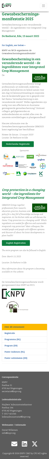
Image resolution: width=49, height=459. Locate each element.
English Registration (16, 243)
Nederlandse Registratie (18, 144)
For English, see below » (13, 45)
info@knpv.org (8, 433)
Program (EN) (11, 345)
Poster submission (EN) (16, 358)
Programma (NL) (13, 339)
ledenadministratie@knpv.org (16, 417)
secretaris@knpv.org (11, 391)
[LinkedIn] (24, 444)
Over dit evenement (14, 327)
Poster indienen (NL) (15, 352)
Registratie (10, 333)
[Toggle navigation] (43, 5)
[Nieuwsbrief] (14, 444)
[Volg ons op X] (35, 444)
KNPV (22, 453)
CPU (35, 453)
